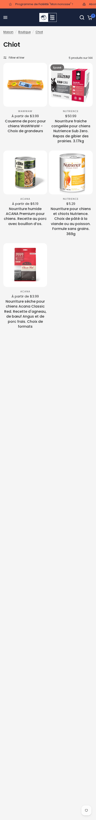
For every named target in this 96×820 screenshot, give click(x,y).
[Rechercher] (82, 17)
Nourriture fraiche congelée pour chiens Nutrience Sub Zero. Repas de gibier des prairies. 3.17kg (70, 131)
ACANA (25, 199)
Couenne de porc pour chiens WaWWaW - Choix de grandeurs (25, 126)
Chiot (39, 32)
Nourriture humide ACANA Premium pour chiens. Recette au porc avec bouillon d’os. (25, 216)
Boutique (24, 32)
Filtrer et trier (16, 57)
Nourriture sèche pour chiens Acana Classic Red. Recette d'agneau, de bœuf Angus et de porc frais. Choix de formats (25, 314)
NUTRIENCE (71, 111)
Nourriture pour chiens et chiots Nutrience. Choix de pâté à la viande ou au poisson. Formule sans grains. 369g (71, 221)
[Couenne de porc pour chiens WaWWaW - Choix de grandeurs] (25, 85)
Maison (8, 32)
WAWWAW (25, 111)
